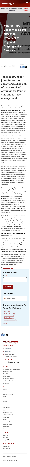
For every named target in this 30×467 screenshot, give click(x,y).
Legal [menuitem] (4, 456)
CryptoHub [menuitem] (5, 435)
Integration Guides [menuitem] (7, 424)
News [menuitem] (4, 399)
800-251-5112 (8, 351)
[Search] (25, 298)
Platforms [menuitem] (5, 432)
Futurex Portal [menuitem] (6, 446)
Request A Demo (14, 362)
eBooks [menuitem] (5, 419)
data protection (9, 316)
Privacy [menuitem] (14, 456)
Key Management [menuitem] (7, 371)
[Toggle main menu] (27, 3)
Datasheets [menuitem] (6, 417)
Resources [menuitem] (6, 405)
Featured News (9, 313)
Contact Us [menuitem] (5, 389)
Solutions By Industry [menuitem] (8, 381)
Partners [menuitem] (5, 392)
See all (5, 323)
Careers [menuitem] (5, 401)
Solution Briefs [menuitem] (6, 421)
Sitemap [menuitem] (9, 456)
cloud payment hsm (10, 320)
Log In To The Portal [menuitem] (8, 443)
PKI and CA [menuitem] (5, 374)
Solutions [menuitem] (5, 366)
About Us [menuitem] (5, 386)
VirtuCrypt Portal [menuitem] (7, 448)
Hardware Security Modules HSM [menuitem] (11, 369)
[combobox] (15, 298)
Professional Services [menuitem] (8, 378)
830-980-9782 (8, 348)
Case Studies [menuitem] (6, 407)
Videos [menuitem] (4, 429)
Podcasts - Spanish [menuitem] (8, 414)
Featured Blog (9, 318)
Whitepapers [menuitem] (6, 426)
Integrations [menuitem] (6, 383)
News (7, 311)
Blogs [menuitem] (4, 410)
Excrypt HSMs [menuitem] (6, 440)
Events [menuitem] (4, 396)
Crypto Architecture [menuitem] (8, 394)
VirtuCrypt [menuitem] (5, 437)
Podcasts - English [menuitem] (7, 412)
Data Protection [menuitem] (7, 376)
